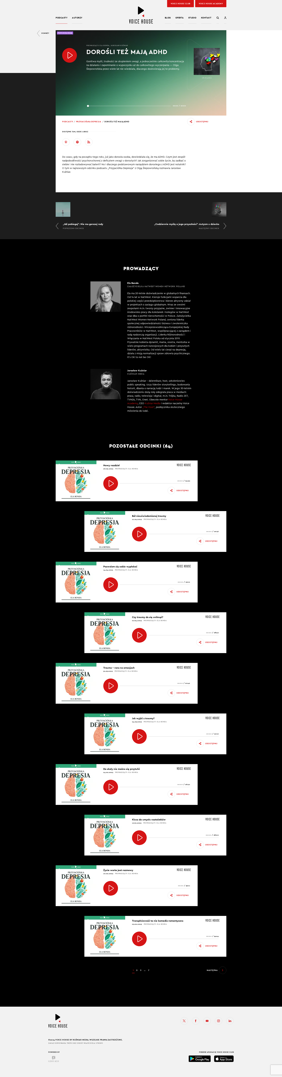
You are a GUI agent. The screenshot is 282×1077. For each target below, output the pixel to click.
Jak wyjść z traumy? (143, 718)
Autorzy (77, 17)
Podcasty (61, 17)
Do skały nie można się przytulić (121, 768)
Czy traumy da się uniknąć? (147, 617)
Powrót (45, 33)
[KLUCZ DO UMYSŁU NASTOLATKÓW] (139, 837)
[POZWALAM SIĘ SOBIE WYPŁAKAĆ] (110, 584)
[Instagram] (218, 1021)
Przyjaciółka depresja (88, 121)
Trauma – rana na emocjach (119, 667)
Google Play (200, 1058)
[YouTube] (207, 1021)
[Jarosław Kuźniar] (141, 393)
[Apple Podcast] (66, 142)
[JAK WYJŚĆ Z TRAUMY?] (139, 736)
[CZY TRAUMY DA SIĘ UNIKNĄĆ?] (139, 635)
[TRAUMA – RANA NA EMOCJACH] (110, 686)
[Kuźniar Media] (53, 1059)
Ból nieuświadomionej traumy (149, 515)
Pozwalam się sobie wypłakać (120, 566)
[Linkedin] (230, 1021)
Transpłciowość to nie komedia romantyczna (157, 920)
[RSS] (89, 142)
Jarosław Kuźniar (119, 45)
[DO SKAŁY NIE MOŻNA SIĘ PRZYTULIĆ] (110, 787)
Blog (168, 17)
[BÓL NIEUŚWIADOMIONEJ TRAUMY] (139, 534)
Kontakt (206, 17)
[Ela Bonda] (141, 320)
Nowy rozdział (111, 465)
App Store (224, 1058)
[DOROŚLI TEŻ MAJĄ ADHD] (69, 55)
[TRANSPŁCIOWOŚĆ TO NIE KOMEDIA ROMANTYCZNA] (139, 939)
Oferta (179, 17)
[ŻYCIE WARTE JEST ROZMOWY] (110, 888)
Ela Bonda (105, 45)
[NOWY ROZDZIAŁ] (110, 483)
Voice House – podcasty (141, 15)
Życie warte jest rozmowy (118, 870)
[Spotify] (77, 142)
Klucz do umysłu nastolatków (149, 819)
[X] (184, 1021)
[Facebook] (195, 1021)
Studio (192, 17)
